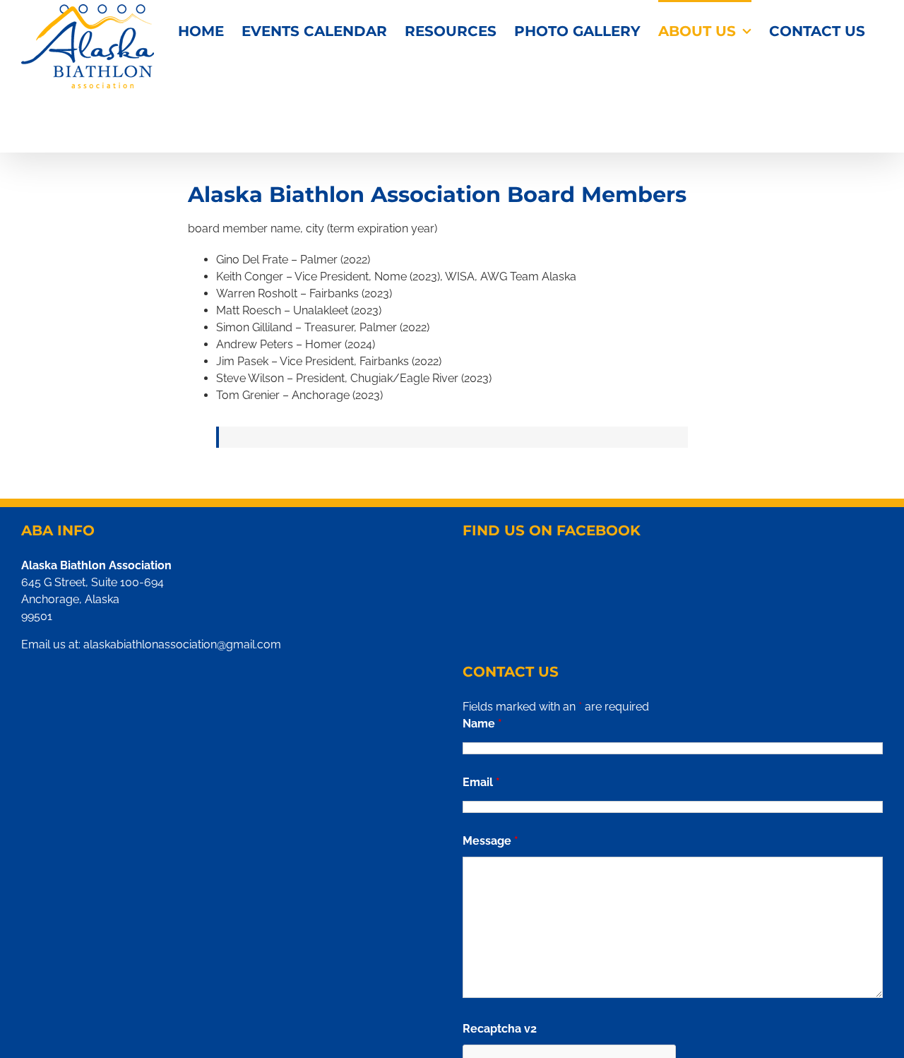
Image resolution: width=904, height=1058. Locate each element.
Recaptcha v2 (500, 1028)
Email (481, 782)
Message (490, 841)
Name (482, 723)
